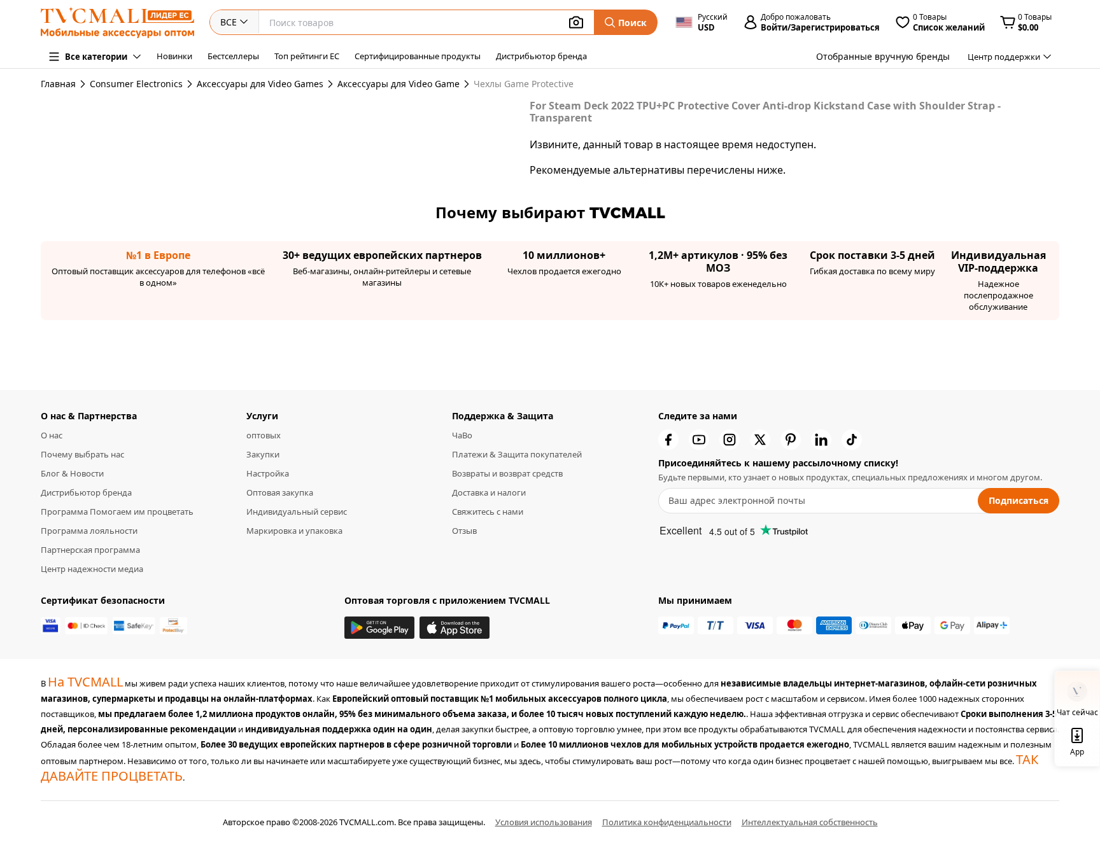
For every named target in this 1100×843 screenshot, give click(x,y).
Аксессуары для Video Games (260, 84)
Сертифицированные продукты (418, 56)
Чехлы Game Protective (481, 84)
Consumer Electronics (136, 84)
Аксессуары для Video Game (398, 84)
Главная (58, 84)
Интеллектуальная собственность (810, 822)
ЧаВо (462, 435)
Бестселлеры (233, 56)
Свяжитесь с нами (487, 511)
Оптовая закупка (279, 492)
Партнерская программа (90, 549)
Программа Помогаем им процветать (117, 511)
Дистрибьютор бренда (541, 56)
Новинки (174, 56)
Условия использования (543, 822)
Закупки (262, 454)
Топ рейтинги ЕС (306, 56)
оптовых (263, 435)
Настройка (267, 473)
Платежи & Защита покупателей (517, 454)
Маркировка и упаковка (294, 530)
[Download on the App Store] (455, 628)
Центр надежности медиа (92, 569)
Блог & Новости (72, 473)
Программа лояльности (89, 530)
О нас (51, 435)
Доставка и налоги (489, 492)
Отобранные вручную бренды (883, 56)
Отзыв (464, 530)
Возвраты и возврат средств (507, 473)
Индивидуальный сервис (296, 511)
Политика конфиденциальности (666, 822)
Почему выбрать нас (82, 454)
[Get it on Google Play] (379, 628)
